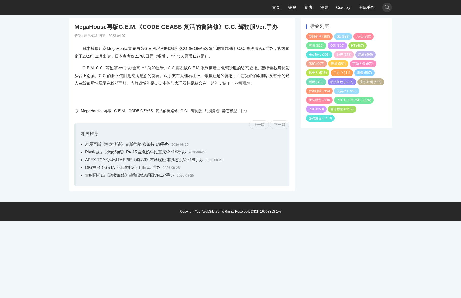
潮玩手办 (367, 7)
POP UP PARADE (354, 100)
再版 (108, 111)
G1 (343, 36)
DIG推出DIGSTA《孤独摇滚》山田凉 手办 (122, 167)
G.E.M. (120, 111)
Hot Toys (319, 55)
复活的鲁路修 (167, 111)
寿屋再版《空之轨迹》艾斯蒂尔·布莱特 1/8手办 (127, 144)
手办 (243, 111)
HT (357, 45)
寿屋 (338, 64)
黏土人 (318, 73)
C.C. (184, 111)
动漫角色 (212, 111)
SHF (343, 55)
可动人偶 (363, 64)
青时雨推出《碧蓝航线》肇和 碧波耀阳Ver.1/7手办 (129, 175)
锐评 (292, 7)
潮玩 (316, 82)
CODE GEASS (141, 111)
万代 (363, 36)
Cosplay (343, 7)
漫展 (324, 7)
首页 (276, 7)
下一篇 (279, 124)
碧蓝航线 (319, 91)
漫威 (365, 55)
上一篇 (259, 124)
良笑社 (347, 91)
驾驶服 (196, 111)
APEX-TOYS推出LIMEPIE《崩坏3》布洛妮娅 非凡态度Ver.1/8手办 (144, 159)
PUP (316, 109)
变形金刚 (319, 36)
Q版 (337, 45)
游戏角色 (320, 118)
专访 (308, 7)
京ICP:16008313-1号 (266, 211)
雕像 (364, 73)
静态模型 (90, 36)
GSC (316, 64)
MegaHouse (91, 111)
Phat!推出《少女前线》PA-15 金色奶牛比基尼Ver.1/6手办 (135, 152)
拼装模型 (319, 100)
